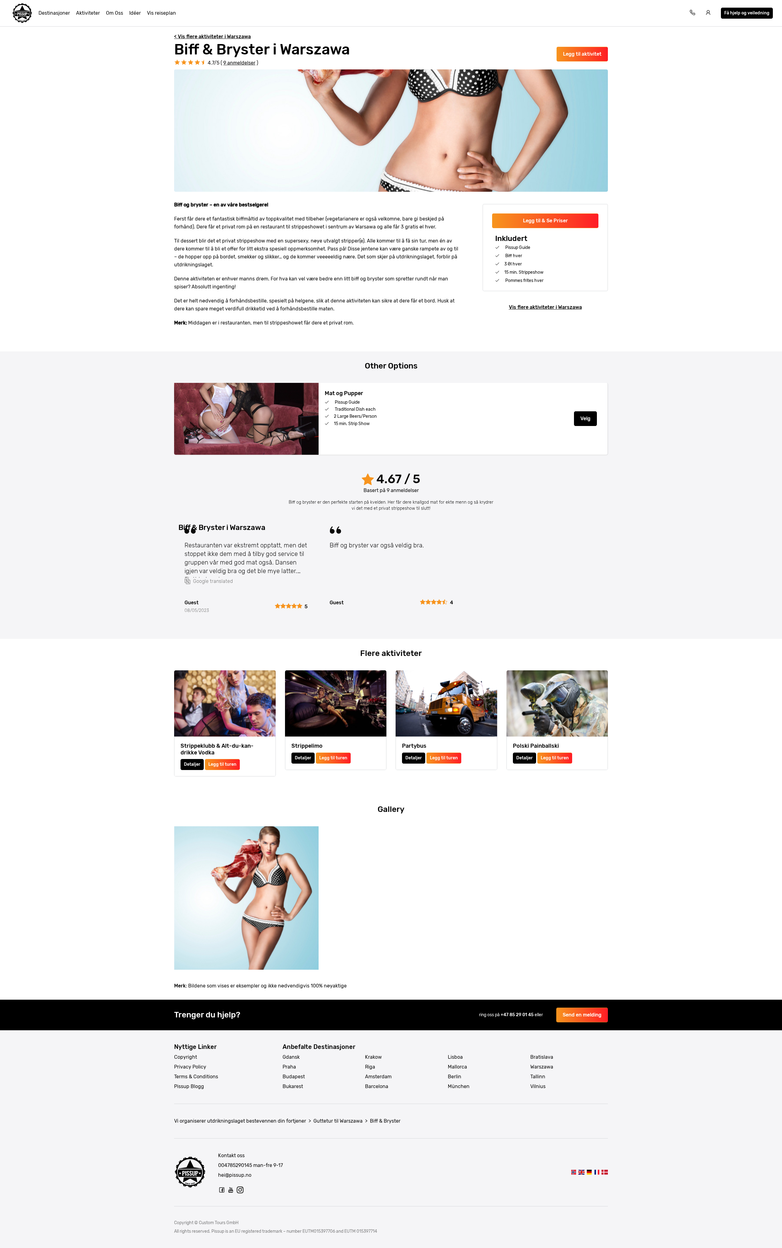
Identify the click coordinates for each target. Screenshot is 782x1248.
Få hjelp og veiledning (746, 13)
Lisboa (455, 1057)
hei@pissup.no (234, 1175)
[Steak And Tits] (581, 1172)
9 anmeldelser (239, 63)
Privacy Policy (190, 1067)
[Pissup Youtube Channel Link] (231, 1190)
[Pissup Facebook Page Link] (221, 1190)
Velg (585, 418)
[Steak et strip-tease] (597, 1172)
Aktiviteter (88, 13)
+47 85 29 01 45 (518, 1014)
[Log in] (708, 13)
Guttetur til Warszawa (338, 1121)
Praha (289, 1067)
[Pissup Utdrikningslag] (22, 13)
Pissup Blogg (189, 1086)
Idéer (135, 13)
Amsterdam (378, 1077)
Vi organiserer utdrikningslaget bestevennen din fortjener (240, 1121)
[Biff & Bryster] (573, 1172)
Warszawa (541, 1067)
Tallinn (537, 1077)
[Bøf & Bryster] (604, 1172)
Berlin (454, 1077)
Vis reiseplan (161, 13)
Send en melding (582, 1015)
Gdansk (291, 1057)
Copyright (185, 1057)
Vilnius (538, 1086)
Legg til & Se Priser (545, 221)
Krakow (373, 1057)
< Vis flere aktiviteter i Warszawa (212, 36)
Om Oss (114, 13)
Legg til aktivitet (582, 54)
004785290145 (235, 1165)
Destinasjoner (54, 13)
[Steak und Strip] (589, 1172)
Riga (370, 1067)
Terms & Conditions (196, 1077)
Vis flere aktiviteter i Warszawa (545, 307)
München (459, 1086)
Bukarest (293, 1086)
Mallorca (457, 1067)
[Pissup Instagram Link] (240, 1190)
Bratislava (541, 1057)
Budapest (294, 1077)
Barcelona (376, 1086)
